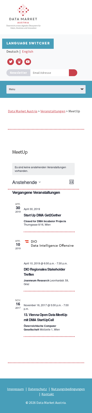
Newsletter (18, 73)
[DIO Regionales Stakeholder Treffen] (49, 243)
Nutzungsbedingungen (68, 389)
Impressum (15, 389)
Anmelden (73, 72)
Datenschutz (37, 389)
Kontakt (48, 394)
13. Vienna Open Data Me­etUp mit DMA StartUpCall (45, 317)
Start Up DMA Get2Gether (42, 215)
